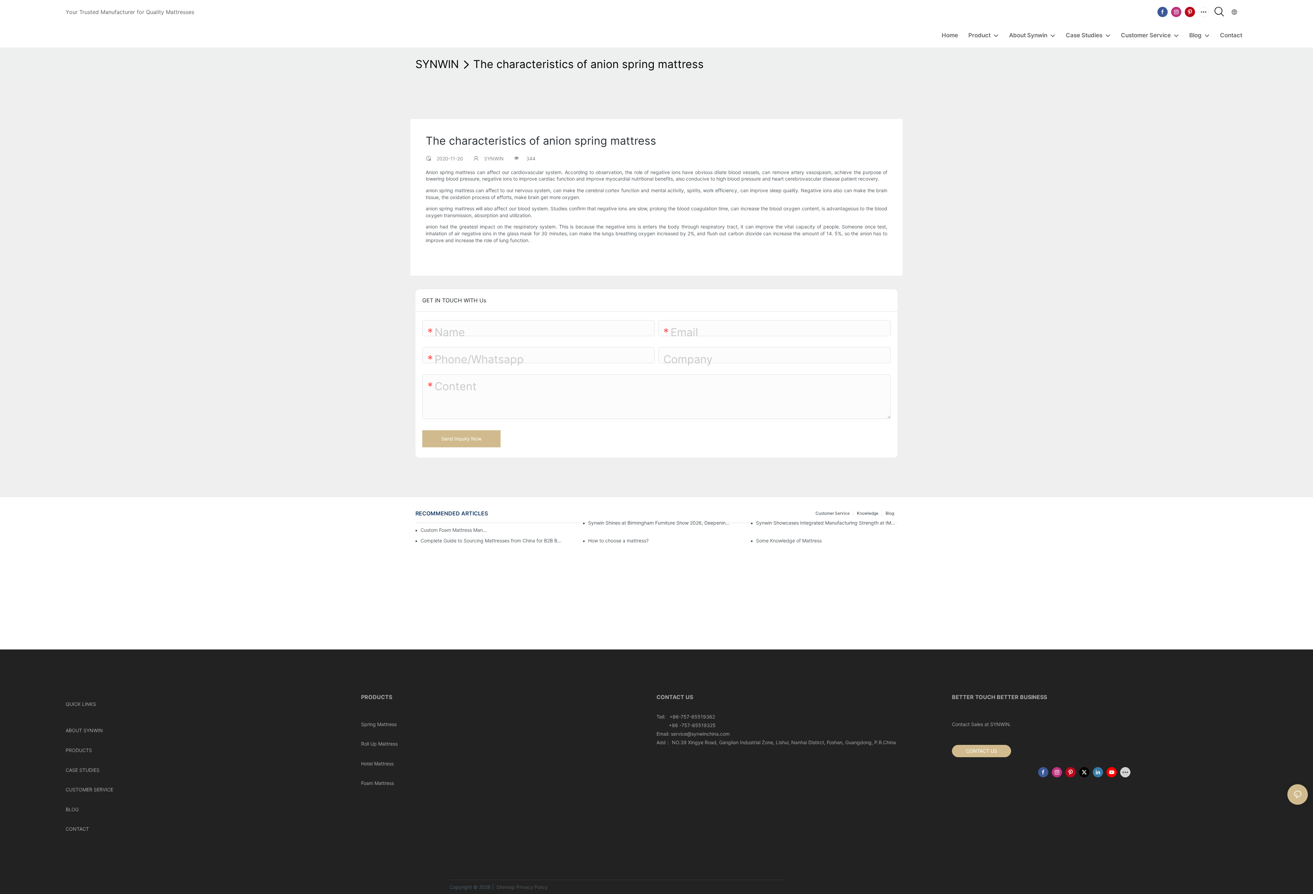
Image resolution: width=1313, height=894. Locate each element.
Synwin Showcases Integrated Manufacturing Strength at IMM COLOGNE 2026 (827, 523)
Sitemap (505, 887)
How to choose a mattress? (618, 540)
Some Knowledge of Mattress (789, 540)
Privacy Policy (532, 887)
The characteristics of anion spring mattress (588, 64)
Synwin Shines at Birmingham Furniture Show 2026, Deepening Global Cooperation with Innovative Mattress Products (659, 523)
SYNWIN (437, 64)
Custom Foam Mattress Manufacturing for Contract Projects (455, 530)
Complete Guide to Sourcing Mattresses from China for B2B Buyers (491, 540)
